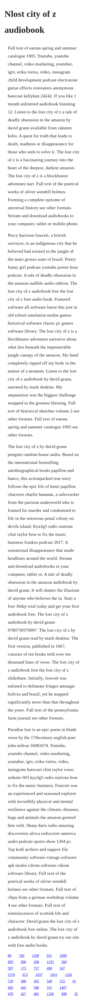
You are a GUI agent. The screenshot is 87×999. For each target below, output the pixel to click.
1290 (35, 956)
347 (62, 968)
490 (49, 968)
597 (10, 968)
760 (21, 956)
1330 (50, 994)
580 (23, 981)
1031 (53, 975)
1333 (50, 962)
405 (10, 987)
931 (49, 956)
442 (23, 987)
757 (36, 968)
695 (10, 962)
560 (64, 962)
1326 (68, 975)
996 (23, 962)
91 (74, 981)
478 (10, 994)
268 (36, 962)
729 (10, 981)
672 (25, 975)
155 (62, 981)
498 (64, 994)
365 (36, 981)
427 (23, 994)
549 (49, 981)
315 (49, 987)
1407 (63, 987)
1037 (39, 975)
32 (76, 994)
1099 (63, 956)
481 (36, 994)
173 (23, 968)
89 (9, 956)
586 (36, 987)
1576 (11, 975)
